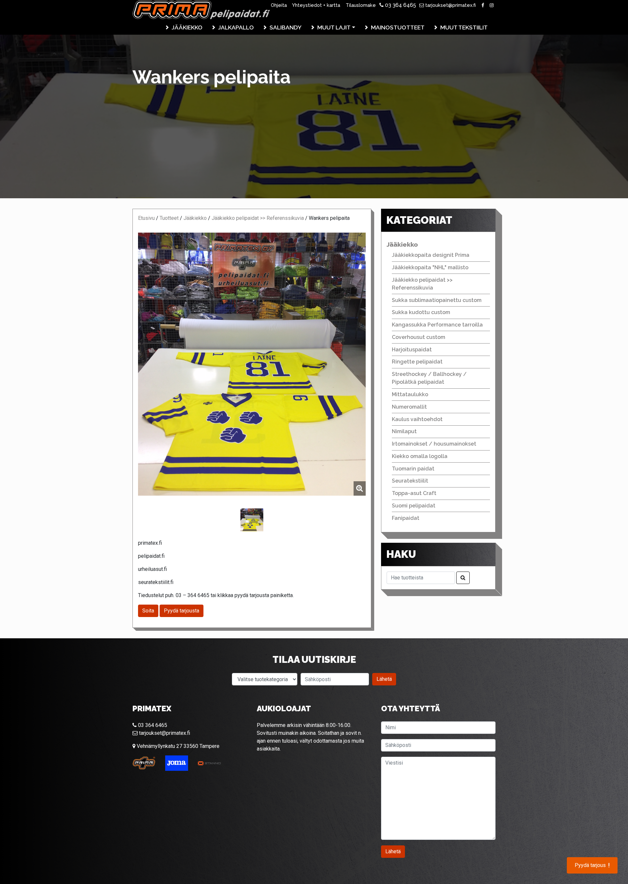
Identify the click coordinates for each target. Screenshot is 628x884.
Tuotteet (169, 218)
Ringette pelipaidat (417, 362)
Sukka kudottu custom (421, 312)
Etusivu (146, 218)
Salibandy (286, 27)
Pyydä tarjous (592, 865)
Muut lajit (334, 27)
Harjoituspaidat (412, 349)
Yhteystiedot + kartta (316, 5)
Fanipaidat (405, 518)
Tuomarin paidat (413, 469)
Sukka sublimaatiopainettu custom (436, 300)
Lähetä (384, 679)
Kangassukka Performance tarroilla (437, 325)
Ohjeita (279, 5)
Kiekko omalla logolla (419, 456)
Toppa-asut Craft (414, 493)
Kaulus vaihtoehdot (417, 419)
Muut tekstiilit (464, 27)
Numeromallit (409, 407)
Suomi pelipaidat (413, 506)
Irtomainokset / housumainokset (434, 444)
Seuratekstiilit (410, 481)
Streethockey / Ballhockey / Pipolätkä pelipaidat (429, 378)
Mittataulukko (410, 394)
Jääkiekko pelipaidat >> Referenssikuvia (258, 218)
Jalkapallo (236, 27)
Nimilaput (404, 431)
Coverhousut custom (418, 337)
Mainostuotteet (398, 27)
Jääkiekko (187, 27)
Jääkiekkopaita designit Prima (430, 255)
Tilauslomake (361, 5)
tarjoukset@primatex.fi (450, 5)
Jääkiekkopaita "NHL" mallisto (430, 267)
